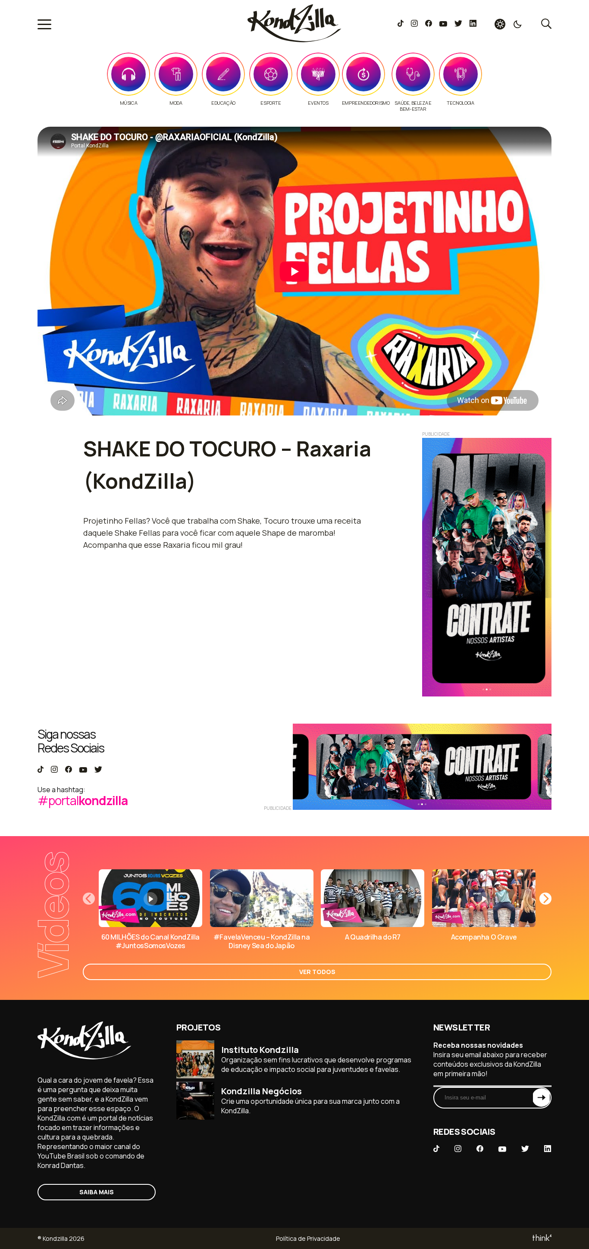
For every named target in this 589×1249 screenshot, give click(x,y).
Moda (175, 103)
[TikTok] (401, 24)
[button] (545, 899)
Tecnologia (460, 103)
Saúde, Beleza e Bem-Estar (413, 106)
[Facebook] (428, 24)
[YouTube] (443, 24)
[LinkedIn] (473, 24)
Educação (223, 103)
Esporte (270, 103)
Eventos (318, 103)
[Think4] (541, 1238)
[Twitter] (458, 24)
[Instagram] (414, 24)
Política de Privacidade (308, 1238)
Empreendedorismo (366, 103)
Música (129, 103)
